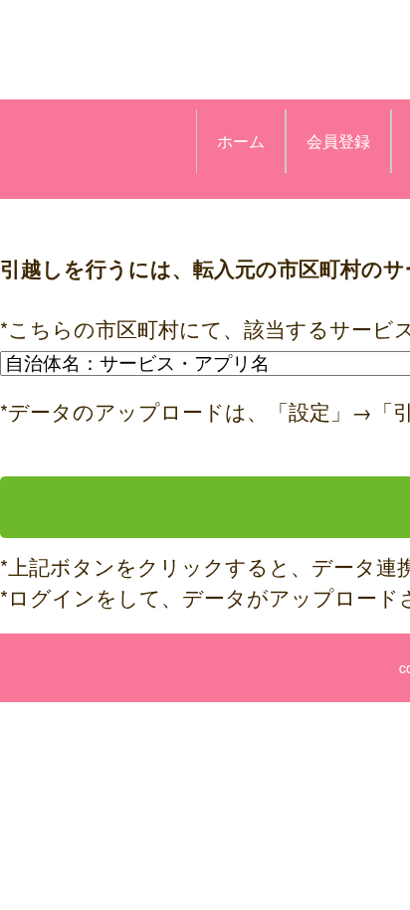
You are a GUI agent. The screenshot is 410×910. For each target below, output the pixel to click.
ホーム (241, 140)
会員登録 (338, 140)
